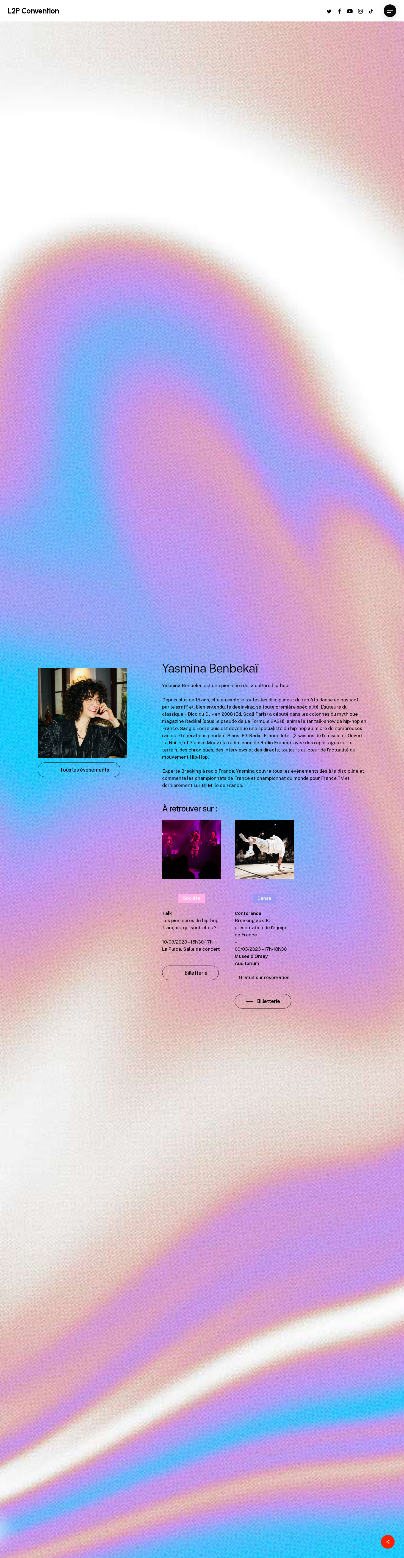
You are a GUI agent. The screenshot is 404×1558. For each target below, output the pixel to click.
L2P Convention (33, 11)
